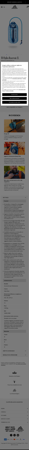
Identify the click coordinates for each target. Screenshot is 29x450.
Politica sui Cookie (9, 90)
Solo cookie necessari (14, 98)
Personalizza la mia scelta (14, 102)
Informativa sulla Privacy (17, 78)
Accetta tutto (14, 94)
